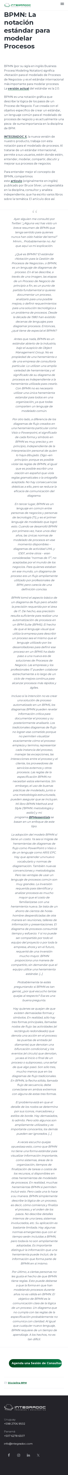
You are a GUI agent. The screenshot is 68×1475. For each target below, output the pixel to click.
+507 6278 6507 (14, 1435)
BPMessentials (39, 817)
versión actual (18, 88)
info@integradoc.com (18, 1443)
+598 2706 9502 (14, 1423)
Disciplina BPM (17, 1382)
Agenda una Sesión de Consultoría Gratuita (37, 1363)
